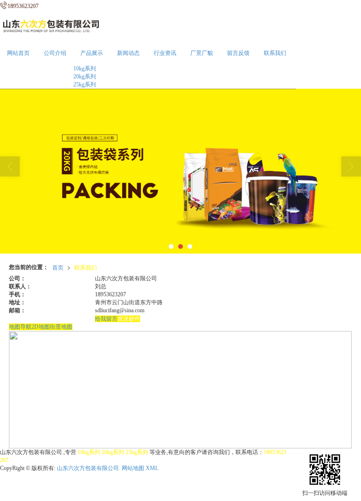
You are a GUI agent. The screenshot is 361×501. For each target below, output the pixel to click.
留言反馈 (238, 53)
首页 (57, 267)
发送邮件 (129, 319)
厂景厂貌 (201, 53)
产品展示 (91, 53)
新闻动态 (128, 53)
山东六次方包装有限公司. (88, 468)
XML (152, 468)
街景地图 (61, 327)
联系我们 (275, 53)
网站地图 (133, 468)
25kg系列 (84, 84)
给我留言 (106, 319)
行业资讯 (165, 53)
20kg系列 (84, 76)
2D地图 (40, 327)
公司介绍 (55, 53)
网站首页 (18, 53)
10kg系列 (84, 68)
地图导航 (20, 327)
